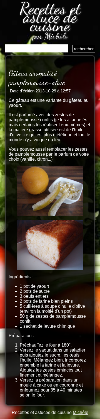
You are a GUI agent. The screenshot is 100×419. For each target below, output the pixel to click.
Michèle (80, 412)
